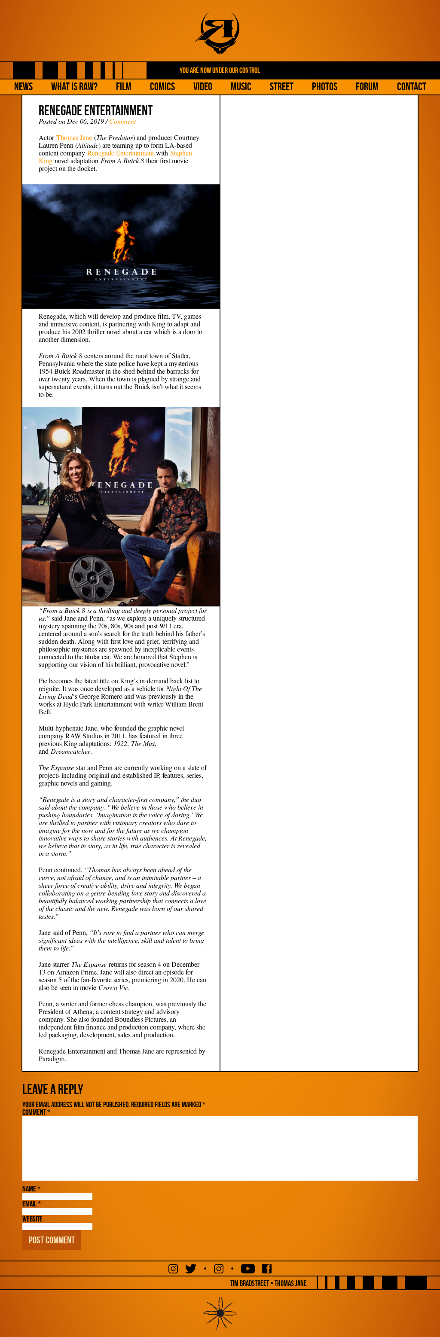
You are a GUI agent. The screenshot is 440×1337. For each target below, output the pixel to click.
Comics (162, 86)
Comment (122, 120)
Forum (367, 86)
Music (241, 86)
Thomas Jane (74, 137)
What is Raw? (74, 86)
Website (32, 1219)
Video (202, 86)
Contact (411, 86)
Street (281, 86)
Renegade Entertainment (120, 152)
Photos (324, 86)
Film (123, 86)
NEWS (23, 86)
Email (31, 1204)
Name (31, 1189)
